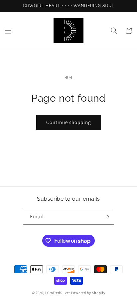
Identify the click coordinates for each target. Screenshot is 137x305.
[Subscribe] (106, 217)
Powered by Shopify (88, 292)
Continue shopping (68, 122)
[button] (8, 30)
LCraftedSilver (57, 292)
